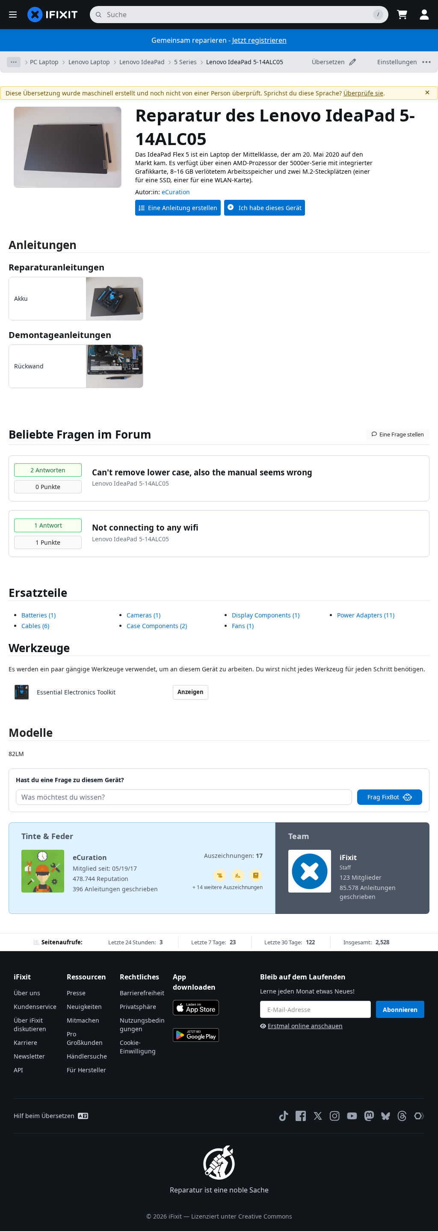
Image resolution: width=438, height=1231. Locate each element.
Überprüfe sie (363, 93)
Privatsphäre (138, 1007)
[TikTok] (283, 1116)
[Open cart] (402, 14)
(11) (365, 615)
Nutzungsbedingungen (142, 1024)
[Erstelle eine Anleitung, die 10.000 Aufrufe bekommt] (220, 875)
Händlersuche (87, 1056)
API (18, 1070)
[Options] (14, 62)
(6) (35, 626)
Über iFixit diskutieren (30, 1024)
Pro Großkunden (85, 1038)
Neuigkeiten (84, 1007)
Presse (76, 993)
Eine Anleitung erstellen (182, 208)
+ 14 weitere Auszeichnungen (227, 887)
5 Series (185, 62)
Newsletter (29, 1056)
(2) (157, 626)
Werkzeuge (39, 648)
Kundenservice (35, 1007)
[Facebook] (301, 1116)
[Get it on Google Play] (196, 1035)
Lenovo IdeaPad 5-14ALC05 (244, 62)
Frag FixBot (383, 797)
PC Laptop (44, 62)
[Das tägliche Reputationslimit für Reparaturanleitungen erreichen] (256, 875)
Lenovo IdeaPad (142, 62)
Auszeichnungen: (233, 855)
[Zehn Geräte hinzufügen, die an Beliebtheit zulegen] (238, 875)
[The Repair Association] (419, 1116)
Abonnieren (400, 1010)
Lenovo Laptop (89, 62)
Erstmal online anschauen (305, 1026)
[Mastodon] (369, 1116)
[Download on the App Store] (196, 1007)
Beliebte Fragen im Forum (80, 434)
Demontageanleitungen (60, 335)
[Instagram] (335, 1116)
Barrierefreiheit (142, 993)
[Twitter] (318, 1116)
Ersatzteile (38, 592)
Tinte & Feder (47, 836)
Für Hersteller (86, 1070)
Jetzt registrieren (259, 40)
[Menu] (13, 14)
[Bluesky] (385, 1116)
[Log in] (424, 14)
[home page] (52, 14)
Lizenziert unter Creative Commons (241, 1216)
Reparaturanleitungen (56, 267)
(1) (38, 615)
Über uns (27, 993)
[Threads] (402, 1116)
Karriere (25, 1042)
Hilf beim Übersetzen (44, 1116)
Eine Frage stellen (401, 434)
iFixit (348, 857)
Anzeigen (191, 692)
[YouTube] (352, 1116)
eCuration (176, 192)
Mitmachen (83, 1020)
